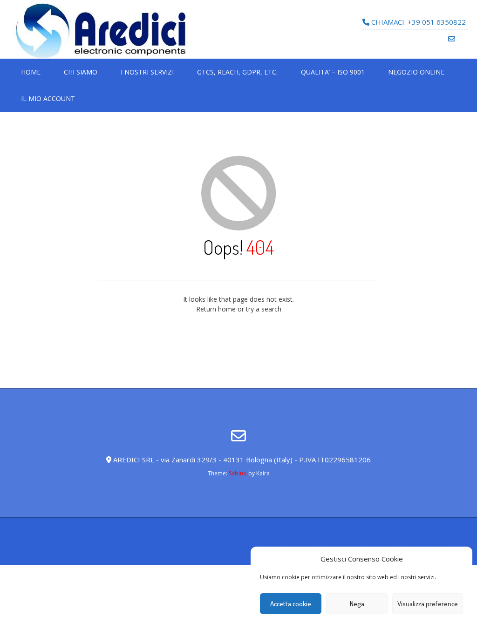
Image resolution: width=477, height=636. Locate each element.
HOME (31, 72)
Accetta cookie (290, 603)
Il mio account (104, 546)
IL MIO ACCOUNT (48, 98)
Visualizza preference (427, 603)
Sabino (238, 473)
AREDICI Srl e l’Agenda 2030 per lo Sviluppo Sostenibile (185, 526)
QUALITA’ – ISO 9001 (333, 72)
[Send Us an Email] (451, 39)
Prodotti (122, 556)
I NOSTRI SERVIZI (147, 72)
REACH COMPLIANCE (240, 556)
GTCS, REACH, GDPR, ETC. (237, 72)
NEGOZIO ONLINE (416, 72)
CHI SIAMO (80, 72)
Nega (357, 603)
